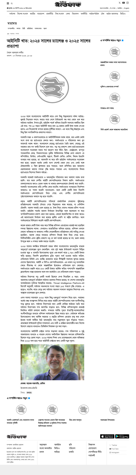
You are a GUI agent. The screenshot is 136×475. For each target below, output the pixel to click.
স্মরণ (45, 28)
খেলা (68, 13)
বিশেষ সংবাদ (22, 13)
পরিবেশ (72, 448)
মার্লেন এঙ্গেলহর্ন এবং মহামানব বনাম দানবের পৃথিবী (20, 421)
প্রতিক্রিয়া (30, 28)
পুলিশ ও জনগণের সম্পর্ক (109, 87)
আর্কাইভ (119, 8)
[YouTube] (123, 2)
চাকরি (71, 452)
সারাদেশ (40, 13)
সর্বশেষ (12, 13)
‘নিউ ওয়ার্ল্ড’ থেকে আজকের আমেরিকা (114, 129)
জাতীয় (32, 13)
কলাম (18, 28)
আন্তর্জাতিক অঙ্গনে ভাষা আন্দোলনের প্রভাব (113, 63)
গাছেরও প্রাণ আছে (107, 108)
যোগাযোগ (92, 448)
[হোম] (8, 34)
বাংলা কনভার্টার (104, 8)
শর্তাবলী (92, 455)
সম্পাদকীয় (11, 28)
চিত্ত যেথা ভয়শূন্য (75, 420)
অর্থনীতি (84, 13)
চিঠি (24, 28)
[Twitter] (119, 2)
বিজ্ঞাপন (92, 444)
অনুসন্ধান (43, 444)
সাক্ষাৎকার (38, 28)
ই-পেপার (112, 8)
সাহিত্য (57, 452)
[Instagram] (127, 2)
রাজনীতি (49, 13)
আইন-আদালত (112, 13)
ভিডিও (122, 13)
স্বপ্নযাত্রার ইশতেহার (107, 420)
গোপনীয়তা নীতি (95, 452)
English (126, 8)
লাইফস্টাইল (94, 13)
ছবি (70, 444)
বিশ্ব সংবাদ (59, 13)
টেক (102, 13)
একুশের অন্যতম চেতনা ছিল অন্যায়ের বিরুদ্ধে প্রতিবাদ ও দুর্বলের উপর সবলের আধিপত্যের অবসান (52, 423)
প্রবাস (42, 452)
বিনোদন (75, 13)
